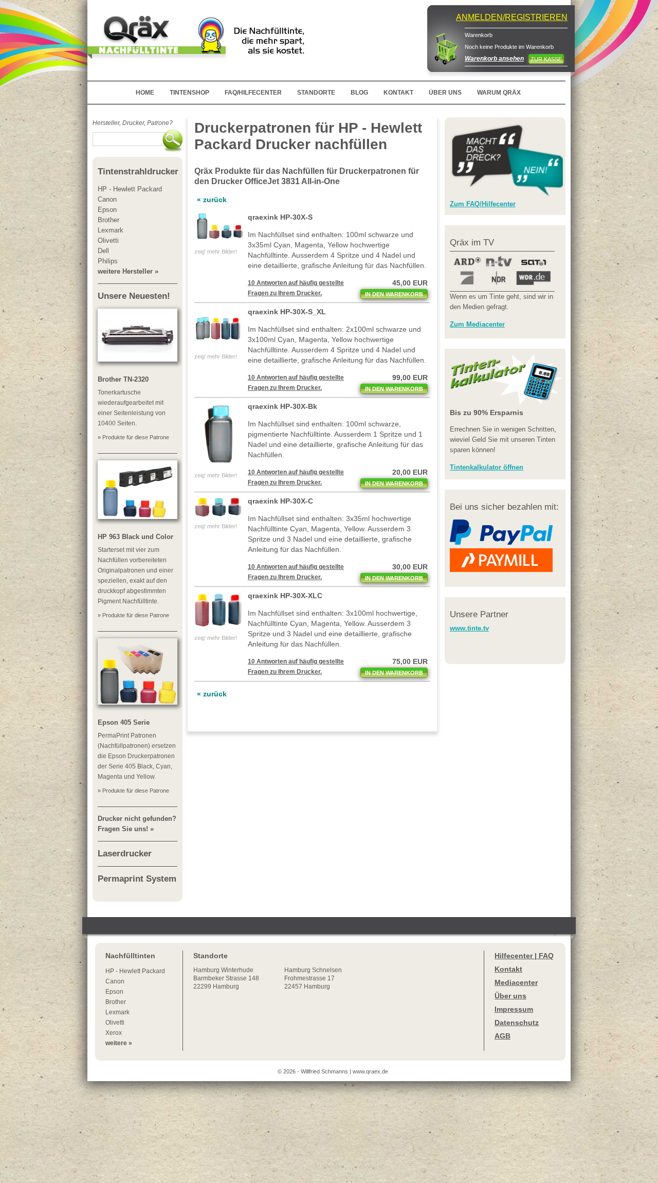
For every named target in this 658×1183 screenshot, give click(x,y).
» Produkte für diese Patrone (133, 437)
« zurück (212, 199)
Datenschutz (517, 1022)
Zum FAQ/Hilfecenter (483, 204)
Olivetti (114, 1022)
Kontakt (508, 969)
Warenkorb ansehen (494, 58)
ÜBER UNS (445, 92)
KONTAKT (398, 92)
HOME (145, 92)
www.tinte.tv (469, 628)
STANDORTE (316, 92)
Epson (114, 991)
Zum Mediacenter (477, 324)
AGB (502, 1036)
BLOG (359, 92)
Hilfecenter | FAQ (524, 956)
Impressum (514, 1009)
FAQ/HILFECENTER (253, 92)
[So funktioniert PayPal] (501, 543)
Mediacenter (516, 982)
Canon (114, 981)
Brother (115, 1002)
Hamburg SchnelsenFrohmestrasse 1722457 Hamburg (313, 978)
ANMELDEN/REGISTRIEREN (512, 17)
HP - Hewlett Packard (135, 971)
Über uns (510, 996)
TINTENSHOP (189, 92)
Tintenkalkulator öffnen (486, 467)
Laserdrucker (125, 853)
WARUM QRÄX (499, 92)
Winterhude (226, 978)
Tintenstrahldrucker (138, 171)
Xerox (113, 1032)
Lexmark (117, 1012)
